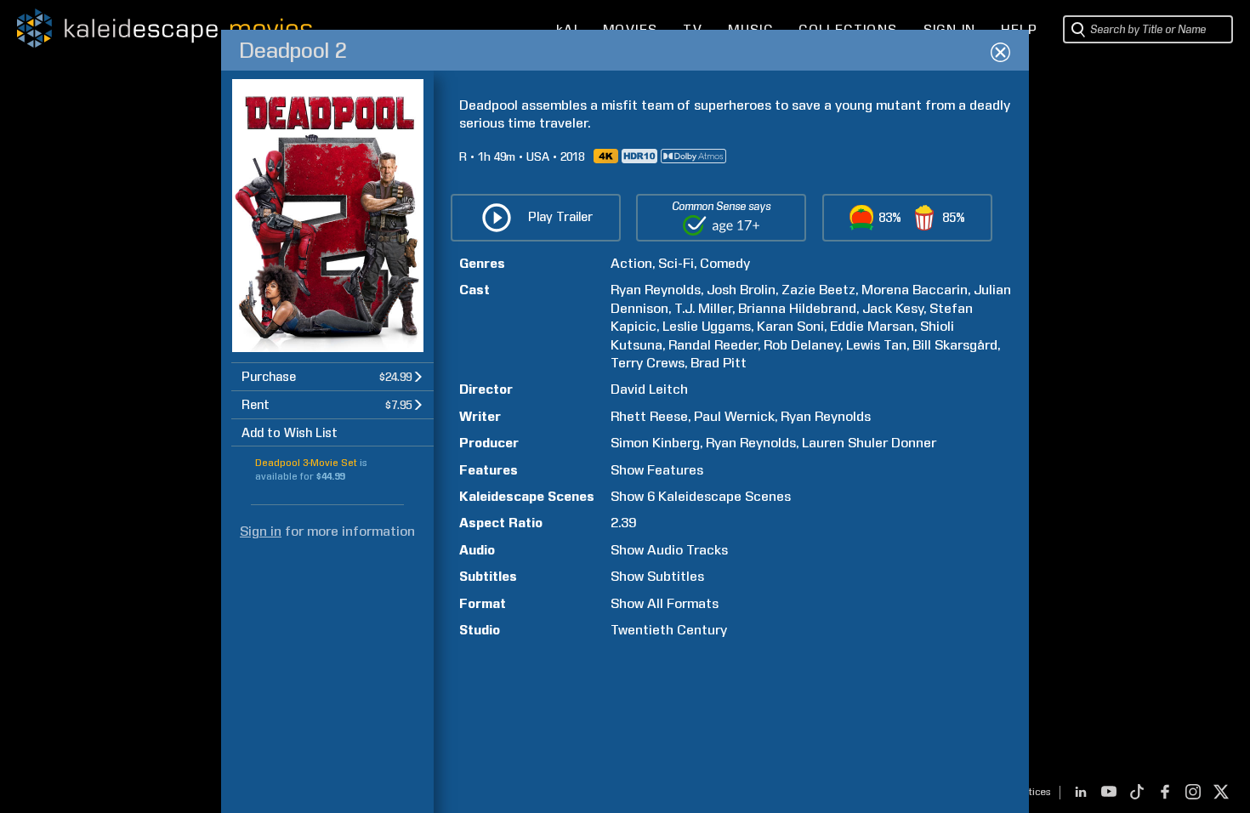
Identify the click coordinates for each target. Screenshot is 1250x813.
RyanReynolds (656, 289)
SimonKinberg (655, 443)
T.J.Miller (703, 308)
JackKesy (892, 308)
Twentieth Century (669, 630)
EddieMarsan (872, 326)
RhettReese (649, 416)
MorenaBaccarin (914, 289)
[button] (332, 376)
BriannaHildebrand (797, 308)
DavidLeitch (649, 389)
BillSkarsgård (954, 345)
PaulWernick (734, 416)
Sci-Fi (676, 263)
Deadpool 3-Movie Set (306, 463)
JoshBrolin (741, 289)
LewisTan (876, 345)
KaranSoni (790, 326)
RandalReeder (713, 345)
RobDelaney (802, 345)
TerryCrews (648, 363)
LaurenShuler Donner (869, 443)
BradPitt (718, 363)
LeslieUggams (706, 326)
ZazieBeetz (818, 289)
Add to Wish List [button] (289, 433)
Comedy (725, 263)
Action (631, 263)
